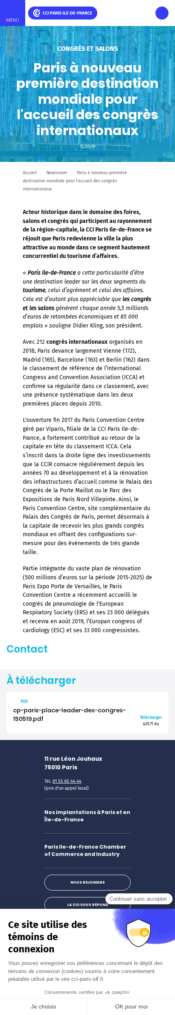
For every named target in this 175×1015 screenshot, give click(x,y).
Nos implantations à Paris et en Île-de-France (87, 816)
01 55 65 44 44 (66, 781)
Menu (12, 20)
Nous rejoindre (87, 882)
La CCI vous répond (87, 904)
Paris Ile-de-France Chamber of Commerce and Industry (85, 850)
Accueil (30, 172)
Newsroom (56, 172)
